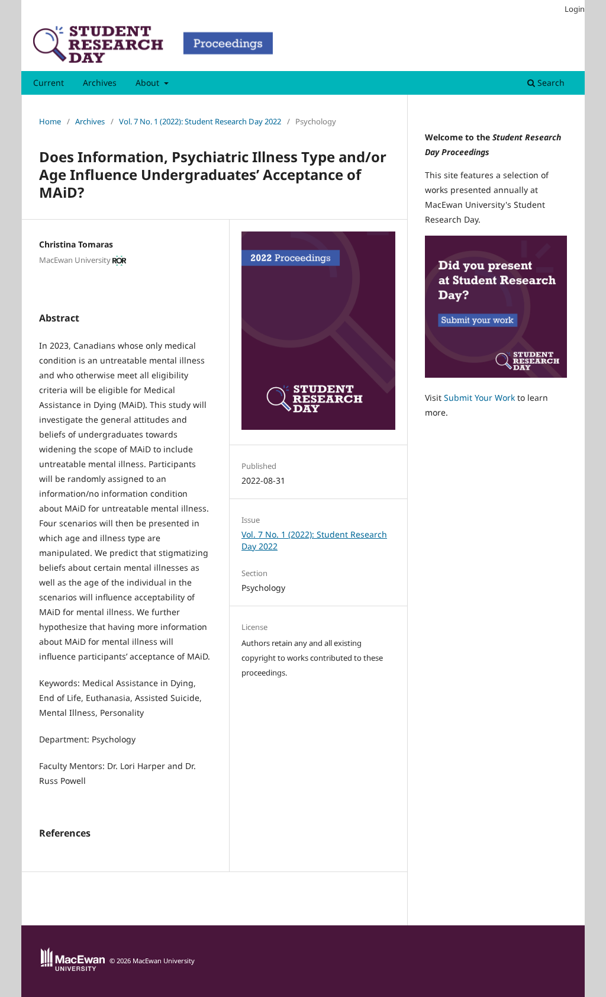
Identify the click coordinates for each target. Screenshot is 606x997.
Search (550, 82)
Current (48, 82)
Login (575, 9)
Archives (100, 82)
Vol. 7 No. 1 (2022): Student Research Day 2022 (200, 121)
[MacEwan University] (73, 968)
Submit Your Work (479, 397)
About (149, 82)
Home (50, 121)
